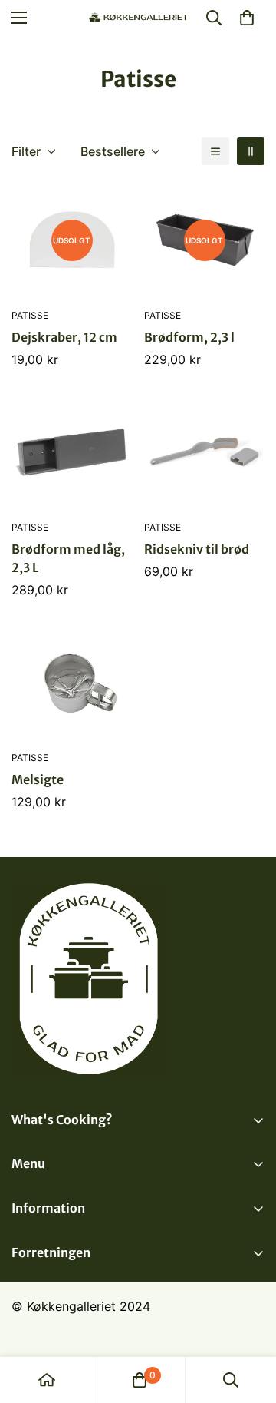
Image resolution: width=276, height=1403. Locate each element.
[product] (47, 1380)
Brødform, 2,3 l (189, 337)
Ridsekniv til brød (196, 549)
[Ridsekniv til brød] (204, 452)
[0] (246, 17)
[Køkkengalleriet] (138, 18)
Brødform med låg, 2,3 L (68, 558)
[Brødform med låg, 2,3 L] (72, 452)
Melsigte (38, 779)
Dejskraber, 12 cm (64, 337)
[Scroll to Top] (248, 1321)
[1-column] (215, 151)
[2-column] (250, 151)
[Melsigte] (72, 682)
